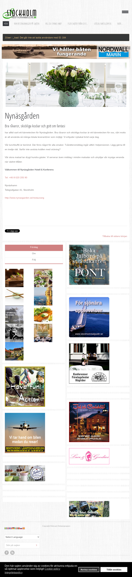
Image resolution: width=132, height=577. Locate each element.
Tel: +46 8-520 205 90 (16, 177)
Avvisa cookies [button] (88, 569)
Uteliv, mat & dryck (102, 23)
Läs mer (55, 280)
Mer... (120, 23)
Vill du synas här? (53, 23)
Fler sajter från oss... (78, 23)
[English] (8, 516)
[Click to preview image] (66, 85)
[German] (13, 516)
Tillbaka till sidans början (114, 236)
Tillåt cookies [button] (114, 569)
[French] (10, 516)
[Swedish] (5, 516)
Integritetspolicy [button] (14, 572)
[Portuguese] (18, 516)
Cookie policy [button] (52, 569)
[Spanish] (23, 516)
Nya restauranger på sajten (26, 23)
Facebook (6, 540)
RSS (12, 540)
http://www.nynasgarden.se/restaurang (24, 197)
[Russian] (21, 516)
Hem (6, 23)
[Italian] (16, 516)
